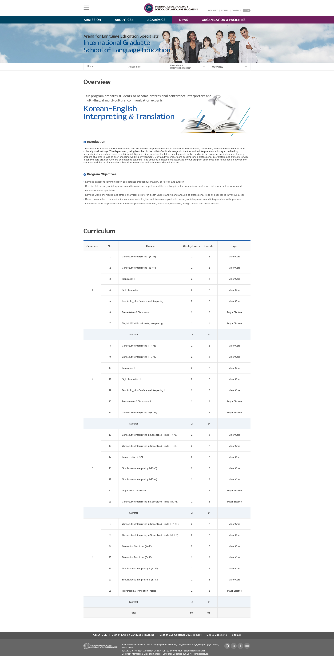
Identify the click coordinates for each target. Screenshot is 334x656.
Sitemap (236, 634)
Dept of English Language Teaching (133, 634)
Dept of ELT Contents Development (180, 634)
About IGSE (100, 634)
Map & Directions (216, 634)
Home (90, 66)
